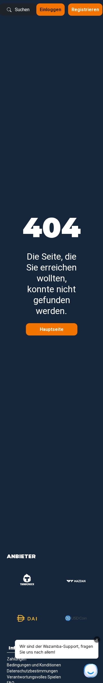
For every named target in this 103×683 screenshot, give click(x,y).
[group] (27, 579)
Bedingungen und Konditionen (34, 665)
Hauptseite (52, 329)
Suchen (22, 9)
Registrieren (85, 9)
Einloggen (50, 9)
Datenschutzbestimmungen (32, 671)
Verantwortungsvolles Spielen (34, 677)
